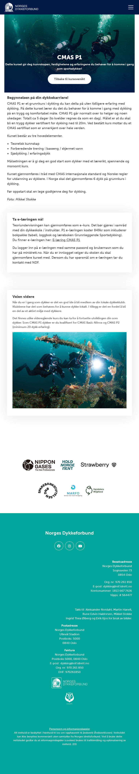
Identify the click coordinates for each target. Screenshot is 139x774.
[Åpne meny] (132, 7)
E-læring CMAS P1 (66, 240)
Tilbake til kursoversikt (69, 79)
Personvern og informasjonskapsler (69, 728)
